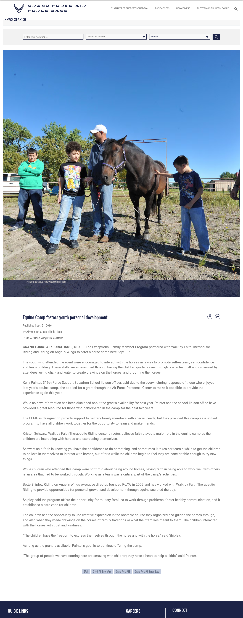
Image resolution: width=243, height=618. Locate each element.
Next (228, 173)
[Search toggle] (237, 8)
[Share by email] (217, 316)
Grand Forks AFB (123, 571)
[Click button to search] (216, 36)
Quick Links (18, 611)
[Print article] (210, 316)
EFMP (86, 571)
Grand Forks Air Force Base (147, 571)
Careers (133, 611)
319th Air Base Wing (102, 571)
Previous (15, 173)
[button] (6, 8)
